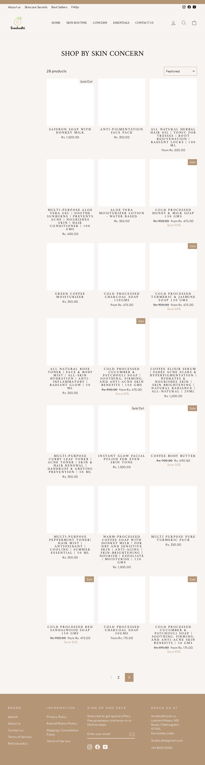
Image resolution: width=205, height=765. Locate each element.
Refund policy (18, 743)
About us (14, 7)
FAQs (75, 7)
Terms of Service (20, 737)
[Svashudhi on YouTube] (105, 747)
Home (56, 23)
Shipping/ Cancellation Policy (63, 732)
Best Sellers (59, 7)
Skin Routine (76, 23)
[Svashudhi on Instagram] (89, 747)
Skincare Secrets (36, 7)
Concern (100, 23)
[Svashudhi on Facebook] (97, 747)
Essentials (121, 23)
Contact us (144, 23)
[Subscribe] (132, 734)
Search (13, 717)
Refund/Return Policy (62, 723)
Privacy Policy (57, 717)
